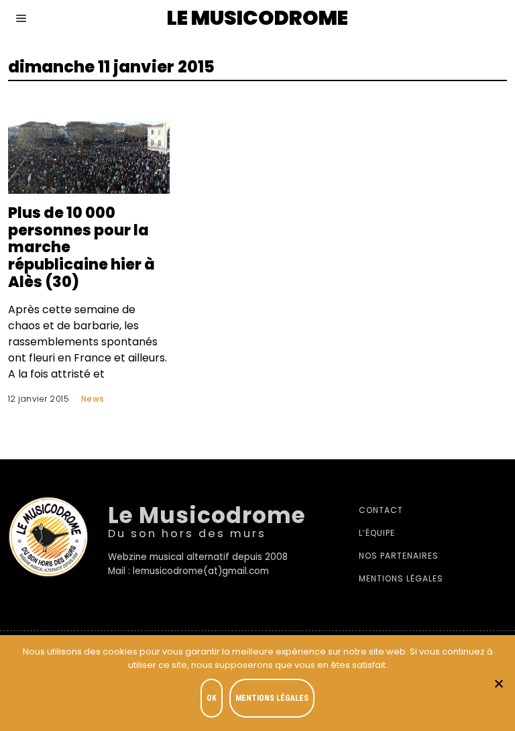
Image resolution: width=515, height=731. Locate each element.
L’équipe (377, 533)
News (93, 398)
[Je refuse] (498, 683)
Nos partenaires (399, 555)
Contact (381, 510)
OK (212, 698)
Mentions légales (401, 578)
